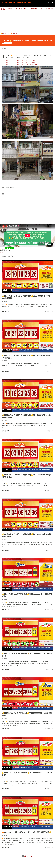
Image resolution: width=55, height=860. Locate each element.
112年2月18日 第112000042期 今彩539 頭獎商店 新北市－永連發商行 (20, 62)
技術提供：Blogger (28, 856)
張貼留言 (4, 199)
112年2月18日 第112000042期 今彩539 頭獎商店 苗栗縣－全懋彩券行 (20, 60)
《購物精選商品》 (33, 8)
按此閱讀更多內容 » (49, 311)
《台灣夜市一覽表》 (50, 8)
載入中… (2, 252)
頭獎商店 (12, 187)
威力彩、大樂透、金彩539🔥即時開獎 (16, 2)
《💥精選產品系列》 (14, 33)
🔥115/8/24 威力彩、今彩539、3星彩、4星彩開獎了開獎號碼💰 (26, 832)
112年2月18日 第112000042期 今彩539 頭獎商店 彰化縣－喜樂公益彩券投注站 (22, 64)
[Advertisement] (27, 21)
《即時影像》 (3, 10)
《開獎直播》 (18, 8)
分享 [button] (51, 187)
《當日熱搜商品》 (42, 8)
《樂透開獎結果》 (25, 8)
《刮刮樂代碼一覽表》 (9, 8)
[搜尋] (49, 2)
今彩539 (7, 187)
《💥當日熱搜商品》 (4, 33)
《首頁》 (2, 8)
